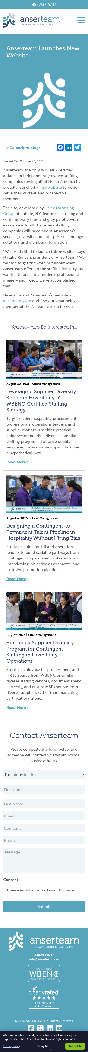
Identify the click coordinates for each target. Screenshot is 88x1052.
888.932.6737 (44, 4)
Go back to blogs (24, 147)
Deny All (42, 1046)
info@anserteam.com (44, 959)
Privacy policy (11, 1046)
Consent (10, 879)
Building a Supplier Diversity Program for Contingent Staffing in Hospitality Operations (40, 651)
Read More (16, 462)
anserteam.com (17, 300)
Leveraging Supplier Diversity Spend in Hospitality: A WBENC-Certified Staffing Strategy (41, 400)
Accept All (75, 1046)
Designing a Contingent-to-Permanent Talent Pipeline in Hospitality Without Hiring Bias (43, 532)
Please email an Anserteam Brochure (40, 890)
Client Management (46, 384)
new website (50, 187)
